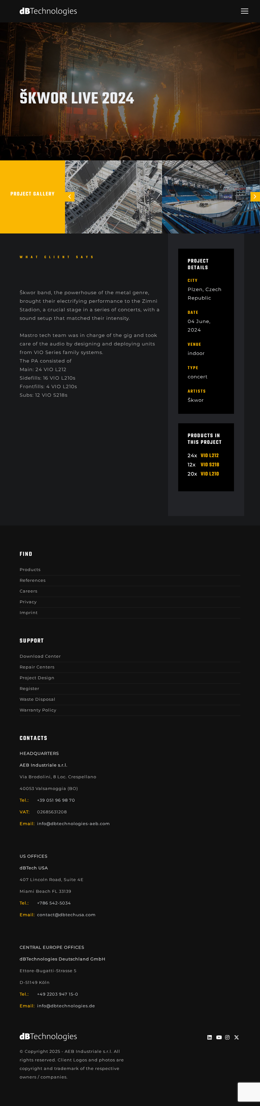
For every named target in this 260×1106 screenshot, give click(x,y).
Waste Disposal (37, 699)
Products (30, 569)
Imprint (29, 612)
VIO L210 (210, 474)
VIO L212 (210, 456)
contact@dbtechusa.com (66, 914)
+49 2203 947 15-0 (57, 994)
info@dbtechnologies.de (66, 1005)
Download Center (40, 656)
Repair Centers (37, 666)
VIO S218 (210, 465)
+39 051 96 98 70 (56, 800)
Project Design (37, 677)
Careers (28, 590)
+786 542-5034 (54, 902)
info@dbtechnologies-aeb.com (73, 823)
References (33, 580)
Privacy (28, 601)
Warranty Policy (38, 709)
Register (29, 688)
